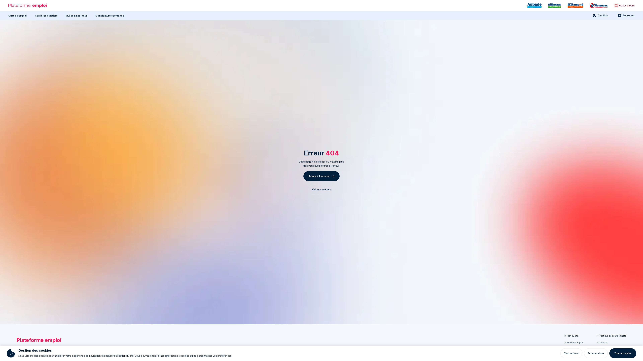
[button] (17, 16)
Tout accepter (622, 353)
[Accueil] (27, 6)
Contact (603, 342)
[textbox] (321, 164)
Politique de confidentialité (613, 336)
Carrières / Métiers (46, 15)
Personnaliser (596, 353)
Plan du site (572, 336)
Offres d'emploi (17, 15)
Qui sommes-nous (76, 15)
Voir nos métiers (321, 189)
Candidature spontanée (110, 15)
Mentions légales (575, 342)
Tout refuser (571, 353)
